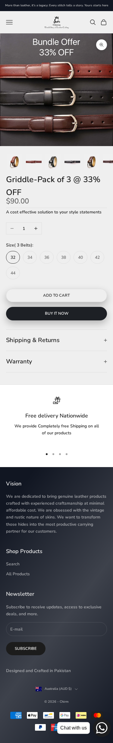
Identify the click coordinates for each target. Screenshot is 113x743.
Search (13, 564)
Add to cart (56, 295)
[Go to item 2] (14, 161)
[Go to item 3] (33, 161)
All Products (18, 574)
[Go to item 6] (91, 161)
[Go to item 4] (53, 161)
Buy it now (56, 313)
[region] (56, 420)
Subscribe (26, 648)
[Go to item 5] (72, 161)
